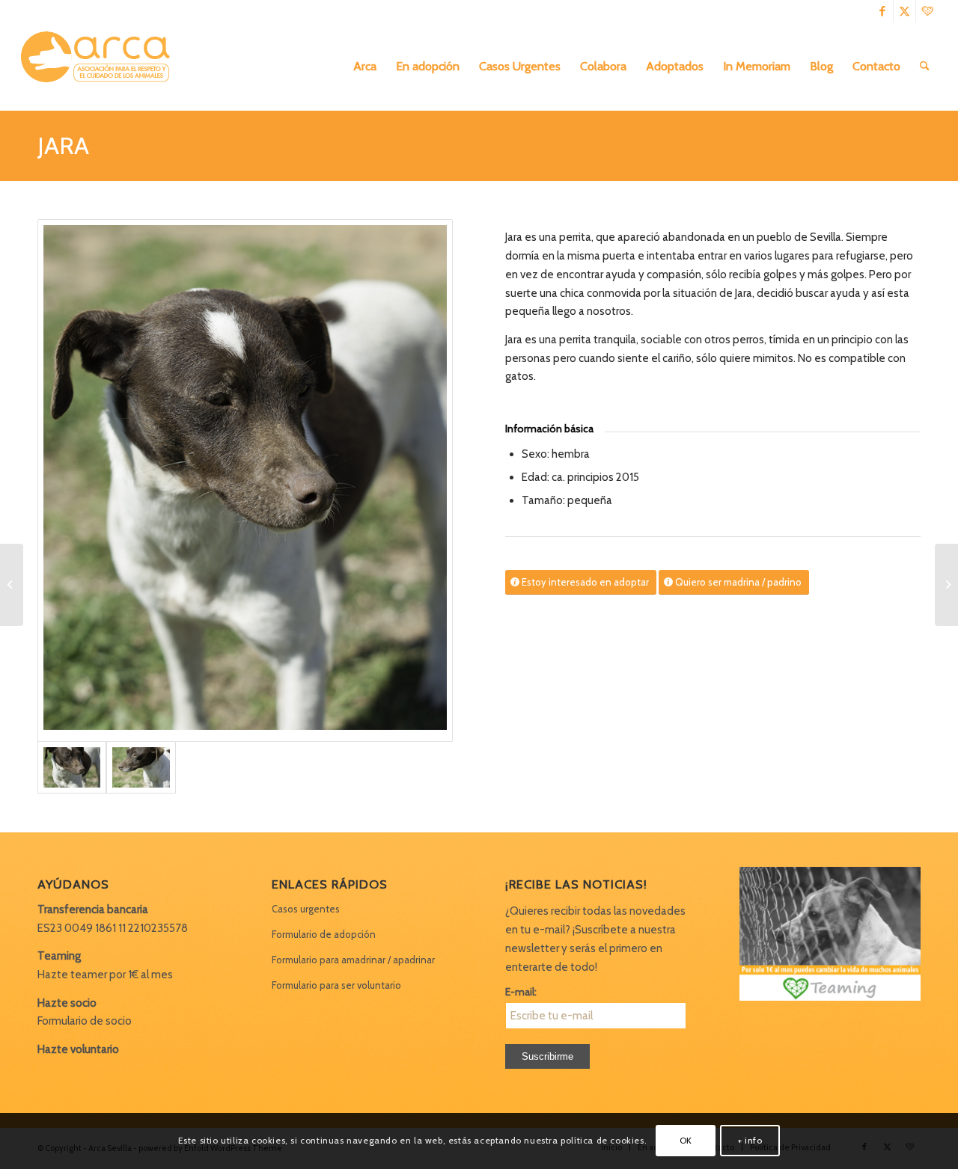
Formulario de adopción (324, 934)
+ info (750, 1140)
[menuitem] (365, 66)
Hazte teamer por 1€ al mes (105, 974)
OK (686, 1140)
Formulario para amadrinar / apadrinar (353, 960)
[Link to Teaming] (927, 11)
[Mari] (946, 585)
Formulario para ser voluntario (336, 985)
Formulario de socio (84, 1021)
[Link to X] (904, 11)
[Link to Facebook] (882, 11)
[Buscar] (924, 66)
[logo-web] (100, 66)
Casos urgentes (306, 909)
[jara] (245, 480)
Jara (63, 145)
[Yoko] (11, 585)
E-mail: (521, 992)
